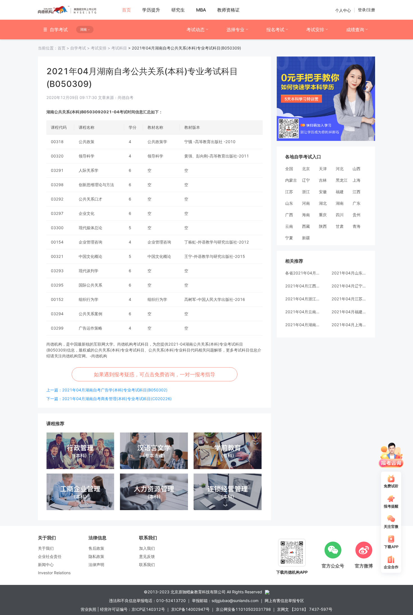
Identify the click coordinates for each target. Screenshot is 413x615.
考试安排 (315, 29)
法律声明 (96, 564)
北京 (306, 168)
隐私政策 (96, 556)
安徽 (323, 191)
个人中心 (343, 10)
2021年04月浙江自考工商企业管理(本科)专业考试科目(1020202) (302, 298)
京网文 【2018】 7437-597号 (304, 609)
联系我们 (147, 564)
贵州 (356, 214)
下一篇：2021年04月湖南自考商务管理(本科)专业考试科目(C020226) (109, 398)
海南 (306, 214)
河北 (340, 168)
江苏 (289, 191)
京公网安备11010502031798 (243, 609)
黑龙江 (342, 180)
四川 (340, 214)
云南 (289, 226)
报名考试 (275, 29)
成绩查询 (355, 29)
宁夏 (289, 237)
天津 (323, 168)
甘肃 (340, 226)
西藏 (306, 226)
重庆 (323, 214)
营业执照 (88, 609)
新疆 (306, 237)
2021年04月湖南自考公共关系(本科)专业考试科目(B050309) (302, 324)
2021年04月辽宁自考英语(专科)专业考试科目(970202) (349, 285)
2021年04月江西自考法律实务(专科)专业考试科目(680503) (302, 285)
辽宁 (306, 180)
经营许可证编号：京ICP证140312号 (132, 609)
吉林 (323, 180)
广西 (289, 214)
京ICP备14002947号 (190, 609)
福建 (340, 191)
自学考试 (80, 48)
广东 (356, 203)
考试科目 (119, 48)
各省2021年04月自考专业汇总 (302, 273)
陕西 (323, 226)
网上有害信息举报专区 (284, 600)
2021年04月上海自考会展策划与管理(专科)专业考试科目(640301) (349, 324)
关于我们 (46, 548)
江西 (356, 191)
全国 (289, 168)
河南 (306, 203)
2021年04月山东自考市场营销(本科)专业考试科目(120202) (349, 273)
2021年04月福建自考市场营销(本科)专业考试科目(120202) (349, 311)
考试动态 (196, 29)
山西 (356, 168)
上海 (356, 180)
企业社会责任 (50, 556)
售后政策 (96, 548)
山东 (289, 203)
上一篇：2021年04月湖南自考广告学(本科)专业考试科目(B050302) (106, 390)
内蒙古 (291, 180)
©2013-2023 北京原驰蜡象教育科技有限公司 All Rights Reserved (203, 591)
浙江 (306, 191)
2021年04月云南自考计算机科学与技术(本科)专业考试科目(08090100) (302, 311)
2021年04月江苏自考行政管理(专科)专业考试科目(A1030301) (349, 298)
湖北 (323, 203)
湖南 (340, 203)
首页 (54, 48)
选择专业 (235, 29)
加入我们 (147, 548)
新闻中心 (46, 564)
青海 (356, 226)
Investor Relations (54, 572)
